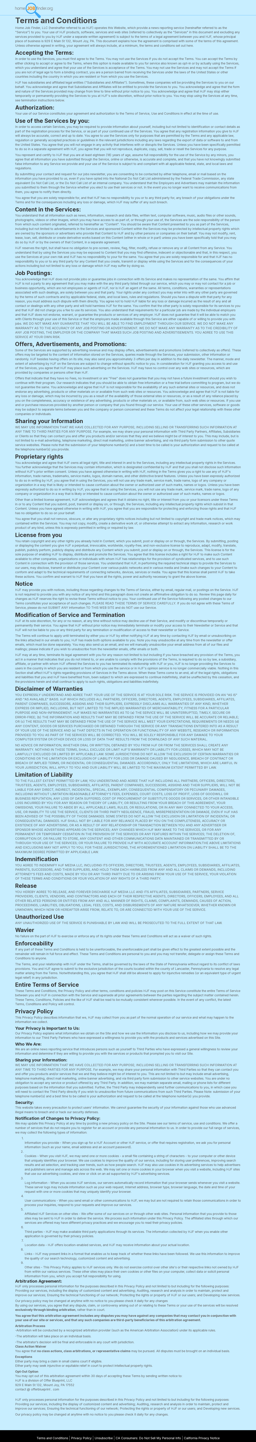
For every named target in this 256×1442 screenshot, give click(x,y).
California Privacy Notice (202, 1438)
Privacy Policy (81, 1438)
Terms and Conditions (52, 1438)
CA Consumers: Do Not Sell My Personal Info (148, 1438)
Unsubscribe (104, 1438)
